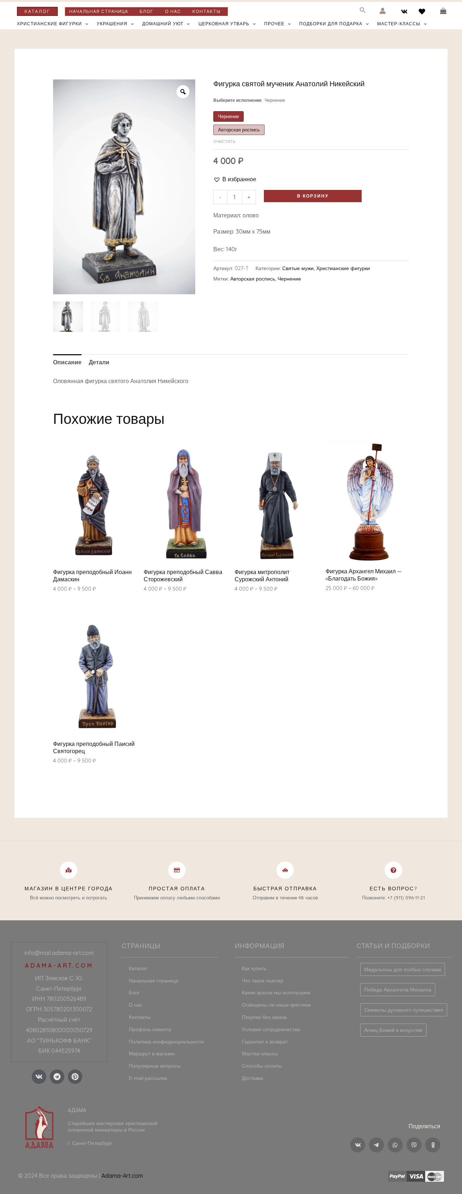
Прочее (274, 23)
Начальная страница (98, 11)
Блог (146, 11)
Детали (99, 362)
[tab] (67, 362)
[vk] (405, 11)
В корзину (312, 196)
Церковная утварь (224, 23)
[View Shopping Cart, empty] (443, 11)
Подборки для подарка (330, 23)
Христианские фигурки (49, 23)
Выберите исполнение (249, 100)
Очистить (224, 141)
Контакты (206, 11)
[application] (85, 23)
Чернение (289, 278)
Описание (67, 362)
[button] (234, 179)
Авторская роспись (252, 278)
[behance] (423, 11)
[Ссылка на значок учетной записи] (382, 11)
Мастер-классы (398, 23)
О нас (173, 11)
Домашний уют (162, 23)
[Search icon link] (362, 11)
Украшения (112, 23)
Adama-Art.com (122, 1175)
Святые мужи (298, 268)
